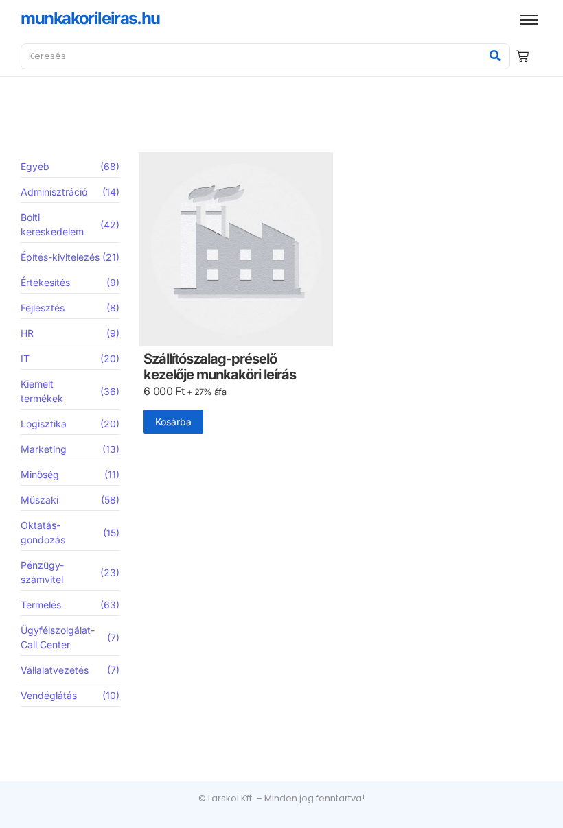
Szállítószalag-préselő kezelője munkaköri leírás (219, 367)
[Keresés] (495, 56)
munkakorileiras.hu (90, 18)
